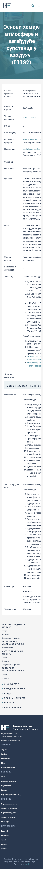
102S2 (33, 118)
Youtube (4, 849)
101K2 (25, 118)
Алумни (4, 750)
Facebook (4, 831)
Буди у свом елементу (9, 781)
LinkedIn (4, 844)
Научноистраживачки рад (11, 794)
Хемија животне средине (11, 638)
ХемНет (4, 754)
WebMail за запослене (9, 808)
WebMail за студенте (8, 817)
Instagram (4, 835)
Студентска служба (8, 767)
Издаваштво (6, 786)
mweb (27, 864)
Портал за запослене (9, 804)
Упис (3, 777)
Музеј (3, 763)
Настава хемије (7, 648)
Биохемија (5, 634)
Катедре (4, 790)
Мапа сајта (5, 822)
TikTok (3, 840)
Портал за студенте (8, 813)
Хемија (4, 631)
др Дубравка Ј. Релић (33, 149)
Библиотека (5, 758)
